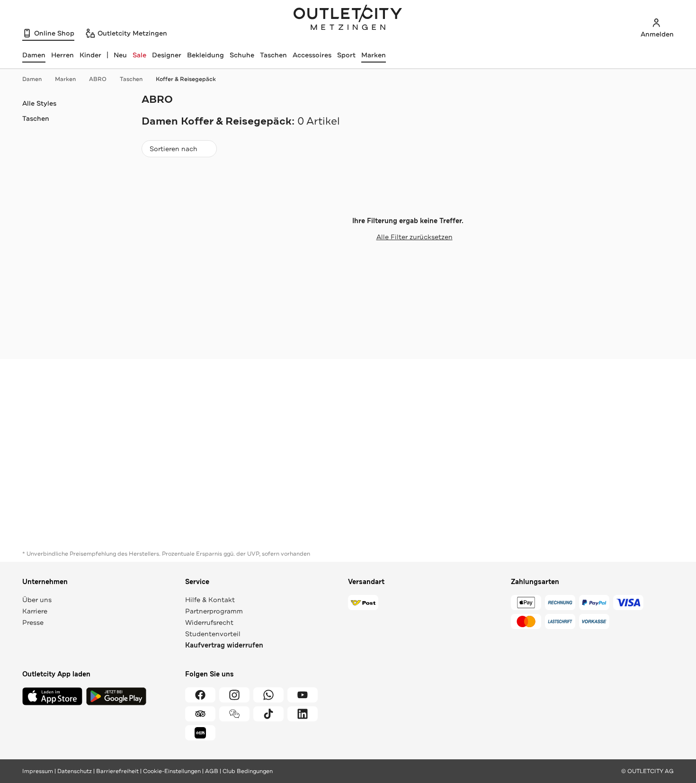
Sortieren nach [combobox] (173, 150)
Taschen (273, 55)
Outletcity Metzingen (348, 18)
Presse (33, 622)
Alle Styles (39, 103)
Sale (139, 55)
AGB (211, 771)
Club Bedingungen (248, 771)
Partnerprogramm (214, 611)
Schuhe (242, 55)
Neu (120, 55)
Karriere (34, 611)
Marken (373, 55)
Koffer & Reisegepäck (186, 79)
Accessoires (312, 55)
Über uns (37, 599)
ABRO (98, 79)
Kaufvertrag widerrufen (224, 645)
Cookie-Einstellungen (172, 771)
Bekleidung (205, 55)
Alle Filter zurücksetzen (414, 237)
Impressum (37, 771)
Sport (346, 55)
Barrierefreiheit (117, 771)
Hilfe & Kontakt (210, 599)
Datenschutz (74, 771)
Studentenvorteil (213, 634)
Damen (32, 79)
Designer (166, 55)
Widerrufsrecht (209, 622)
